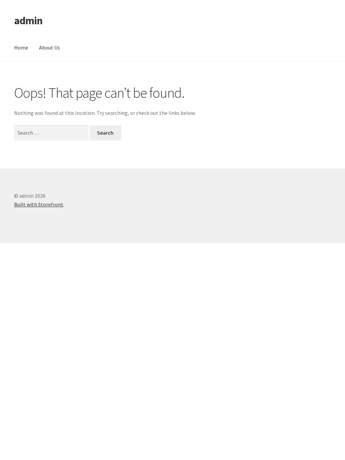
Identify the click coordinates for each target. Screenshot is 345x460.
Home (21, 47)
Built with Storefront (38, 204)
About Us (49, 47)
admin (28, 20)
